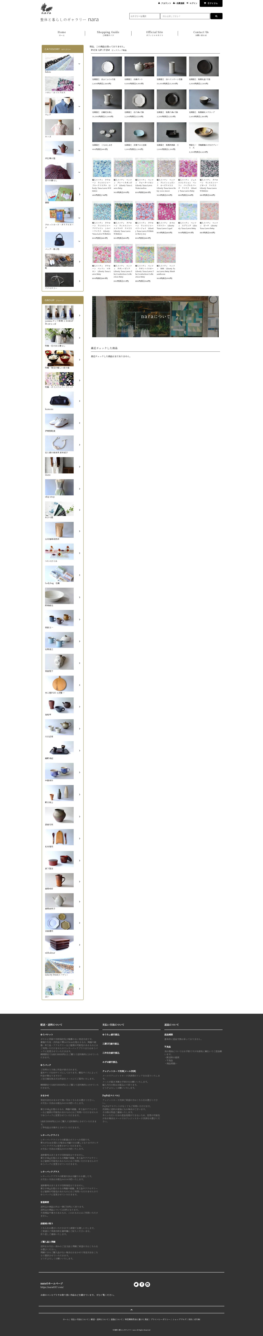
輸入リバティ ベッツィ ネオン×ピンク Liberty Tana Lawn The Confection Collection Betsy (123, 271)
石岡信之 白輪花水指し (103, 112)
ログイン (193, 3)
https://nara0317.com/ (52, 1287)
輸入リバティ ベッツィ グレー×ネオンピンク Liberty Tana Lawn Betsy (123, 183)
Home (62, 33)
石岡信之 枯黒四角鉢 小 (168, 145)
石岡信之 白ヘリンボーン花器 (169, 79)
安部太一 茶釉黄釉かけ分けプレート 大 (203, 146)
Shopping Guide (108, 33)
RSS (190, 1319)
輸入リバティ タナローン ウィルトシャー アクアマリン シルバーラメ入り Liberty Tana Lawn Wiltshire (101, 228)
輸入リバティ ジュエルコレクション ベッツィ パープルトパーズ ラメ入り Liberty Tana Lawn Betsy (187, 185)
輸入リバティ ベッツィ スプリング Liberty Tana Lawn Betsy (187, 225)
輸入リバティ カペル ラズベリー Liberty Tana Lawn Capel (166, 225)
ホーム (66, 1319)
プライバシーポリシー (160, 1319)
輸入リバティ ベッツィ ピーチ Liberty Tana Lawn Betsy (209, 225)
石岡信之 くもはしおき (102, 145)
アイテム (213, 3)
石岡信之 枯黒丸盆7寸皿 (199, 79)
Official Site (154, 33)
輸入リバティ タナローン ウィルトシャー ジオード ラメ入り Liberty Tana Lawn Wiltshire (209, 185)
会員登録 (180, 3)
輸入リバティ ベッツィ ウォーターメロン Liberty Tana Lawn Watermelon (144, 183)
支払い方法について (80, 1319)
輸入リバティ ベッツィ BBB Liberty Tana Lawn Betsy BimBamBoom (166, 269)
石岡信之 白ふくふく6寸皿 (103, 79)
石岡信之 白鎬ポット (133, 79)
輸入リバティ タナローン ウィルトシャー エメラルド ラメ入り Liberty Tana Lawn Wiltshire (123, 228)
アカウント (166, 3)
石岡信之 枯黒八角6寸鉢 (167, 112)
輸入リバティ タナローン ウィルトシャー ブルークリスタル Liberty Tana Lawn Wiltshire (101, 185)
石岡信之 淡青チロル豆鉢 (135, 145)
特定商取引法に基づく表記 (137, 1319)
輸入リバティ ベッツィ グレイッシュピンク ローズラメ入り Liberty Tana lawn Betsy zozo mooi (166, 185)
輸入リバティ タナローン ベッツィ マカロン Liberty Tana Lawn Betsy (101, 269)
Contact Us (201, 33)
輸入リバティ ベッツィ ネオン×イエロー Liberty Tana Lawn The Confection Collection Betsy (144, 271)
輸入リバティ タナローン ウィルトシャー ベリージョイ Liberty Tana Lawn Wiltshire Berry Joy (144, 228)
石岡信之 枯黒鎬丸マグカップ (202, 112)
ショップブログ (179, 1319)
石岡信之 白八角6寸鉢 (134, 112)
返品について (117, 1319)
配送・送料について (100, 1319)
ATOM (197, 1319)
